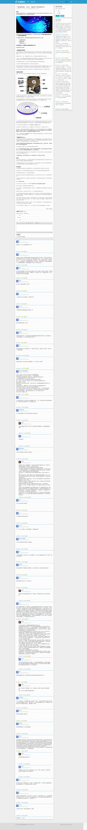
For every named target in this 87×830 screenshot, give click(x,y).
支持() (19, 251)
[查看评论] (85, 824)
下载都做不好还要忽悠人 (59, 36)
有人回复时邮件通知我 (19, 236)
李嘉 (56, 75)
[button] (18, 223)
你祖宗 (57, 59)
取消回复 (24, 211)
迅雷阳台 (20, 2)
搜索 (68, 2)
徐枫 (56, 83)
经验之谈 (50, 208)
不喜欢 (59, 13)
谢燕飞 (18, 211)
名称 (20, 215)
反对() (22, 251)
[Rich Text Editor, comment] (34, 227)
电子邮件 (19, 217)
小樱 (56, 103)
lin (19, 319)
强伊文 (34, 8)
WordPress (32, 824)
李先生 (57, 96)
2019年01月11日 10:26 (20, 8)
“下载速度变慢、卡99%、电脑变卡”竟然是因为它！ (31, 7)
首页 (28, 1)
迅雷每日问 (33, 1)
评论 (37, 8)
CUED (71, 824)
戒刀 (56, 45)
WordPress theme (63, 824)
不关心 (59, 12)
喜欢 (59, 10)
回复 (26, 251)
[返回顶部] (85, 828)
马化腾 (57, 52)
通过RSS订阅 (71, 1)
